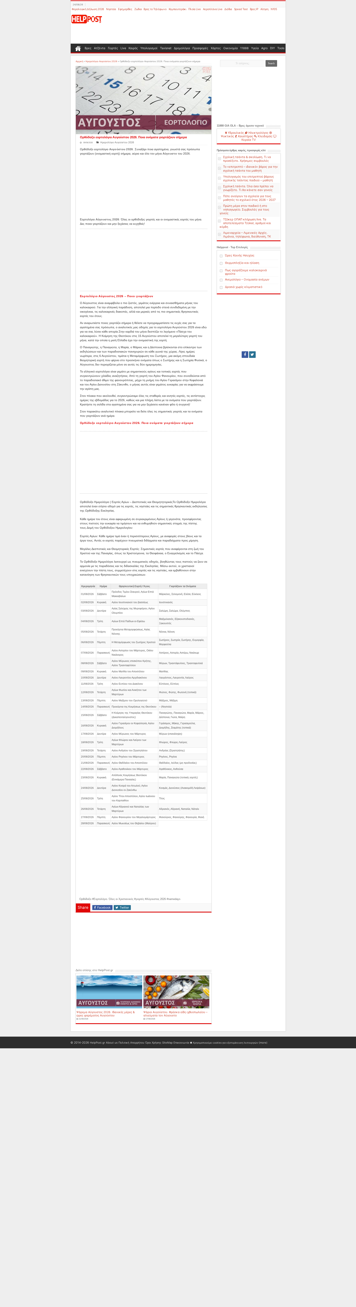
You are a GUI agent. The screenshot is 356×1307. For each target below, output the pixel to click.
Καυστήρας (245, 136)
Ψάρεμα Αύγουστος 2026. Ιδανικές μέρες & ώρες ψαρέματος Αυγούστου (105, 1013)
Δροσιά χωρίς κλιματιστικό (243, 287)
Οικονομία (230, 48)
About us (112, 1042)
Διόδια (228, 9)
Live (123, 48)
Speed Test (241, 9)
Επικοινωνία (181, 1042)
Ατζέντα (99, 48)
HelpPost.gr (97, 1042)
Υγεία (255, 48)
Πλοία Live (194, 9)
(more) (263, 1042)
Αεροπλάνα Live (212, 9)
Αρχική (79, 61)
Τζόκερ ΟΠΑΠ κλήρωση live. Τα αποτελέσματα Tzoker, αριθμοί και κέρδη (245, 223)
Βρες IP (254, 9)
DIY (272, 48)
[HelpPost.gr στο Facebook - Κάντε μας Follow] (245, 354)
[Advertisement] (197, 27)
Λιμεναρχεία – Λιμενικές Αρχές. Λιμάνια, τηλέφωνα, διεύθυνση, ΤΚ (247, 234)
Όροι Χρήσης (153, 1042)
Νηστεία (111, 9)
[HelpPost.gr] (86, 18)
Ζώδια (138, 9)
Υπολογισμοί (148, 48)
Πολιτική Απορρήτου (131, 1042)
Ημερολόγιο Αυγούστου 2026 (101, 61)
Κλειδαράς (264, 136)
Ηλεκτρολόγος (258, 132)
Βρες (88, 48)
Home (78, 48)
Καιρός (133, 48)
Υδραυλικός (235, 132)
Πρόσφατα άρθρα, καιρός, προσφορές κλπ (241, 150)
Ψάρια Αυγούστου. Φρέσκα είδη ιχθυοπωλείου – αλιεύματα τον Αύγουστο (175, 1013)
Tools (280, 48)
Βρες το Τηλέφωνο (155, 9)
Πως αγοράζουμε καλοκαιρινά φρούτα (246, 271)
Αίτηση (264, 9)
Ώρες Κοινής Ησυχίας (239, 255)
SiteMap (167, 1042)
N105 (274, 9)
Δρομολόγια (182, 48)
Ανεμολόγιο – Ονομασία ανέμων (247, 279)
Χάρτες (216, 48)
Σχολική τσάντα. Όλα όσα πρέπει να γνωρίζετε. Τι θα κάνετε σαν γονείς (248, 188)
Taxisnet (165, 48)
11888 (244, 48)
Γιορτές (113, 48)
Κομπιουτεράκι (177, 9)
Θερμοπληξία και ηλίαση (242, 262)
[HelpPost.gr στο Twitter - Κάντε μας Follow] (252, 354)
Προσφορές (200, 48)
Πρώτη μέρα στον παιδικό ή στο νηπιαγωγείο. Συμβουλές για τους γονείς (244, 209)
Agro (264, 48)
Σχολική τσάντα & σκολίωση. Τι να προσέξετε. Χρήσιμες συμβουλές (247, 158)
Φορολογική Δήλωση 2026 (88, 9)
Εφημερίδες (125, 9)
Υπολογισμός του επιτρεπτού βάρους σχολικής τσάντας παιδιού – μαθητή (248, 178)
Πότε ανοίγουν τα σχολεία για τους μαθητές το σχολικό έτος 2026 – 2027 (249, 197)
